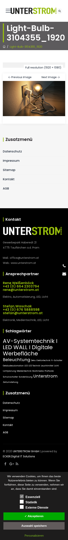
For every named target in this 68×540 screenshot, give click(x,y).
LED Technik (34, 365)
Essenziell (33, 497)
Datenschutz (12, 151)
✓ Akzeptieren (34, 516)
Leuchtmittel (47, 365)
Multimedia (38, 371)
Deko (33, 360)
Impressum (11, 161)
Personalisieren (34, 535)
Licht (56, 365)
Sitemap (9, 170)
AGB (6, 188)
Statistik (31, 502)
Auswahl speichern (34, 525)
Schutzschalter (10, 376)
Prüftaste (49, 371)
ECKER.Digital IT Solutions (19, 456)
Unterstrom (45, 376)
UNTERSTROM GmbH (26, 451)
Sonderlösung (25, 376)
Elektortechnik (43, 360)
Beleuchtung (16, 360)
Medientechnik (24, 371)
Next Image (49, 77)
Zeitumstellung (10, 382)
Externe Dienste (37, 507)
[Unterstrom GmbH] (33, 11)
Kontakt (9, 179)
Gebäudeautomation (13, 365)
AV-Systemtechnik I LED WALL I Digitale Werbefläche (30, 347)
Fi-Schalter (56, 360)
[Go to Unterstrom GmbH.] (4, 47)
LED (26, 365)
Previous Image (21, 77)
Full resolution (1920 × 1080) (43, 67)
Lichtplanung (9, 371)
